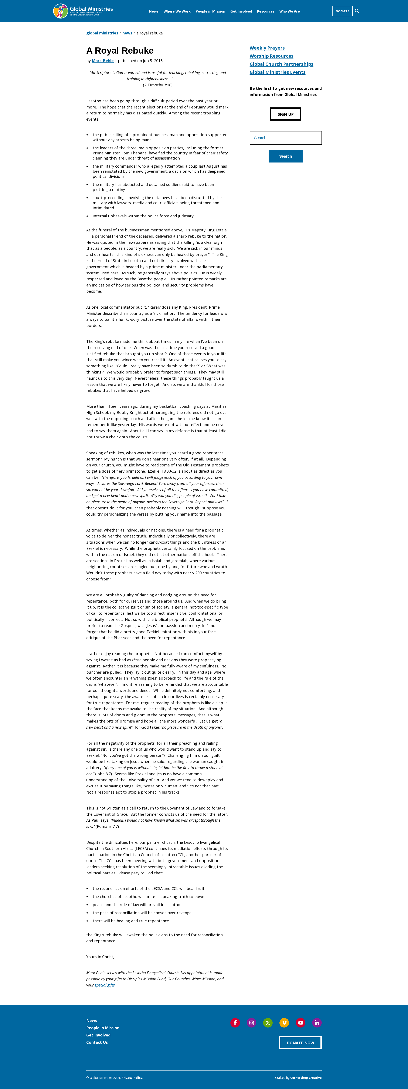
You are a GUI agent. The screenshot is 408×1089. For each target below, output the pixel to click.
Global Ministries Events (278, 72)
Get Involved (241, 11)
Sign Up (286, 114)
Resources (265, 11)
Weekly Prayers (267, 48)
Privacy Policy (132, 1078)
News (154, 11)
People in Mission (210, 11)
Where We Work (177, 11)
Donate (342, 11)
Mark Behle (103, 60)
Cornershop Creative (306, 1078)
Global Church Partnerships (281, 64)
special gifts (105, 985)
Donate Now (300, 1042)
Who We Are (289, 11)
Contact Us (97, 1042)
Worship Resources (271, 56)
